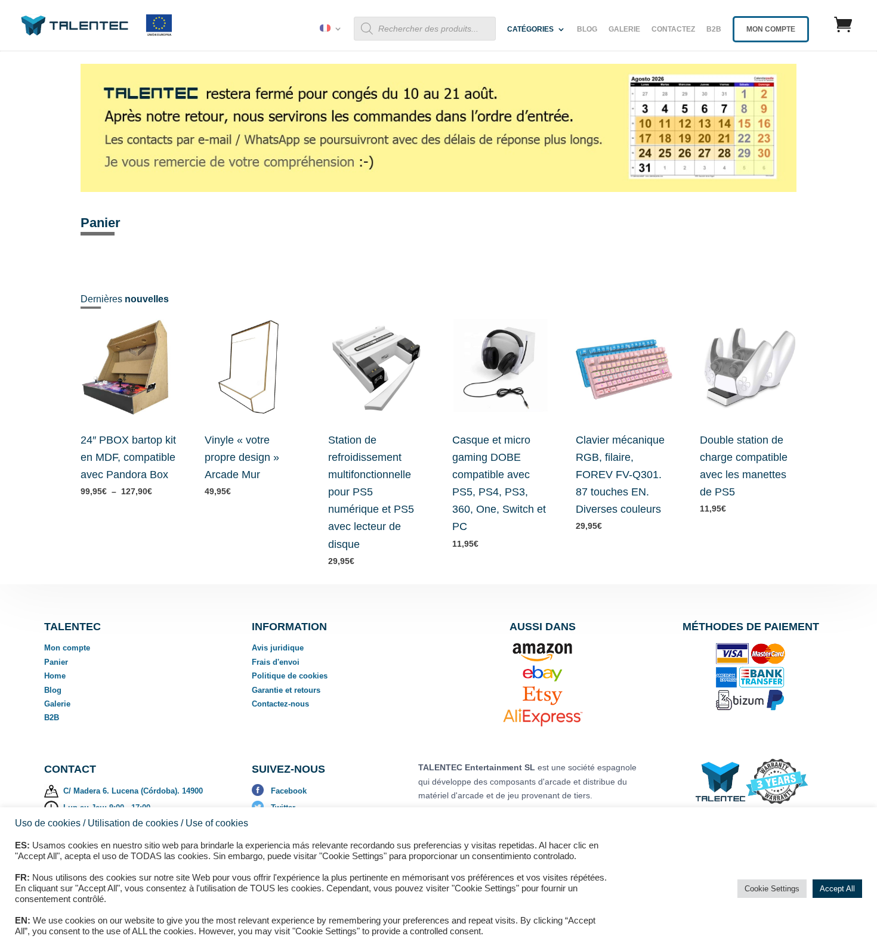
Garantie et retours (286, 690)
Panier (56, 662)
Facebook (289, 790)
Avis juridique (278, 647)
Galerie (624, 29)
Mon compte (67, 647)
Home (55, 675)
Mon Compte (770, 29)
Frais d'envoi (275, 662)
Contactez (673, 29)
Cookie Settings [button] (772, 888)
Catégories (530, 29)
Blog (587, 29)
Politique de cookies (290, 675)
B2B (713, 29)
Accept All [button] (837, 888)
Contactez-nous (280, 703)
